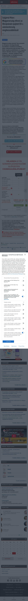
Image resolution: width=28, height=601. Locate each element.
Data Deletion (6, 346)
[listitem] (14, 278)
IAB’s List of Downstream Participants (15, 274)
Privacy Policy (21, 346)
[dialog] (14, 300)
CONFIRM (8, 341)
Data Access (14, 346)
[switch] (23, 280)
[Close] (25, 255)
